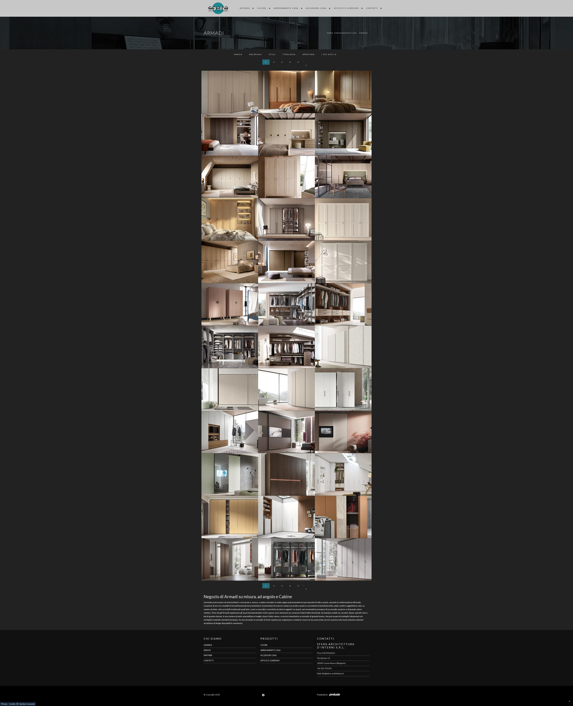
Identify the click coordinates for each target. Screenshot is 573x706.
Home (330, 33)
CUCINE (263, 645)
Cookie (12, 704)
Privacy (4, 704)
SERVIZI (207, 650)
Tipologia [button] (289, 54)
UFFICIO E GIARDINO (270, 660)
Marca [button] (238, 54)
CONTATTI (209, 660)
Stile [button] (272, 54)
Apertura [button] (308, 54)
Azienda (245, 8)
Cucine (261, 8)
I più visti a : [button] (330, 54)
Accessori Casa (316, 8)
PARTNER (208, 655)
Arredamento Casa (286, 8)
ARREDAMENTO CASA (270, 650)
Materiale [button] (255, 54)
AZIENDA (208, 645)
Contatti (372, 8)
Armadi (363, 33)
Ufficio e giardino (346, 8)
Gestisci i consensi (27, 704)
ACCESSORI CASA (268, 655)
